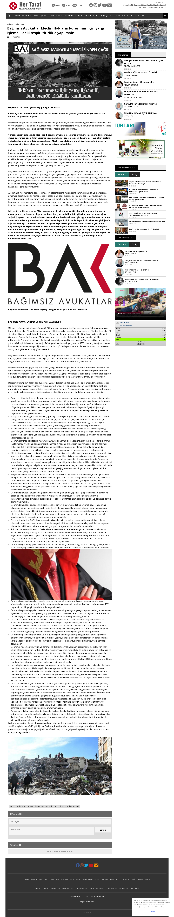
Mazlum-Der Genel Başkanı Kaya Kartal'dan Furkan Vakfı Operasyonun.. (145, 206)
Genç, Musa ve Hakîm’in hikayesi (140, 103)
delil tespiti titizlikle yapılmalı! (68, 806)
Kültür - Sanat (55, 15)
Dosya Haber (114, 879)
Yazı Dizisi (115, 15)
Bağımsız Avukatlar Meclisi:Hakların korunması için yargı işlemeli (33, 806)
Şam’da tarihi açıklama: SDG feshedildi (144, 229)
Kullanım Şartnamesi (97, 888)
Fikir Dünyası (123, 55)
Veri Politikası (123, 888)
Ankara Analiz (125, 879)
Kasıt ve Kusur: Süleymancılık (139, 82)
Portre (125, 15)
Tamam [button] (152, 911)
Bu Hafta (122, 174)
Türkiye (16, 15)
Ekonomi (68, 15)
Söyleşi (104, 15)
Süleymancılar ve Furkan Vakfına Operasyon (141, 261)
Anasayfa (38, 888)
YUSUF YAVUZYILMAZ (133, 97)
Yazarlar (135, 15)
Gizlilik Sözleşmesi (81, 888)
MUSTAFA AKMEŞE (132, 66)
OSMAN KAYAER (131, 107)
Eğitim (78, 879)
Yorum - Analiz (91, 15)
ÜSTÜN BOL (129, 116)
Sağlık (134, 879)
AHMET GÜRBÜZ (131, 85)
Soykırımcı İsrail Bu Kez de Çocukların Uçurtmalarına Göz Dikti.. (143, 214)
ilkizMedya (87, 912)
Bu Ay (134, 174)
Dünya (78, 15)
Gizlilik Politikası (111, 888)
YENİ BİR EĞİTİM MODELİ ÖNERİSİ (140, 72)
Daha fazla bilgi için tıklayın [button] (156, 907)
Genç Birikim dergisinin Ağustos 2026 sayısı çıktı (147, 221)
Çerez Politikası (55, 888)
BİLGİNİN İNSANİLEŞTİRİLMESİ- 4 (140, 113)
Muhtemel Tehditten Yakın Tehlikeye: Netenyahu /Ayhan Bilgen (143, 191)
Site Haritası (134, 888)
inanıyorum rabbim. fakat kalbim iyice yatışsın (142, 279)
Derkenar (26, 15)
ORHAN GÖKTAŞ (131, 75)
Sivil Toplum (40, 15)
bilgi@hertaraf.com (87, 902)
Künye (45, 888)
